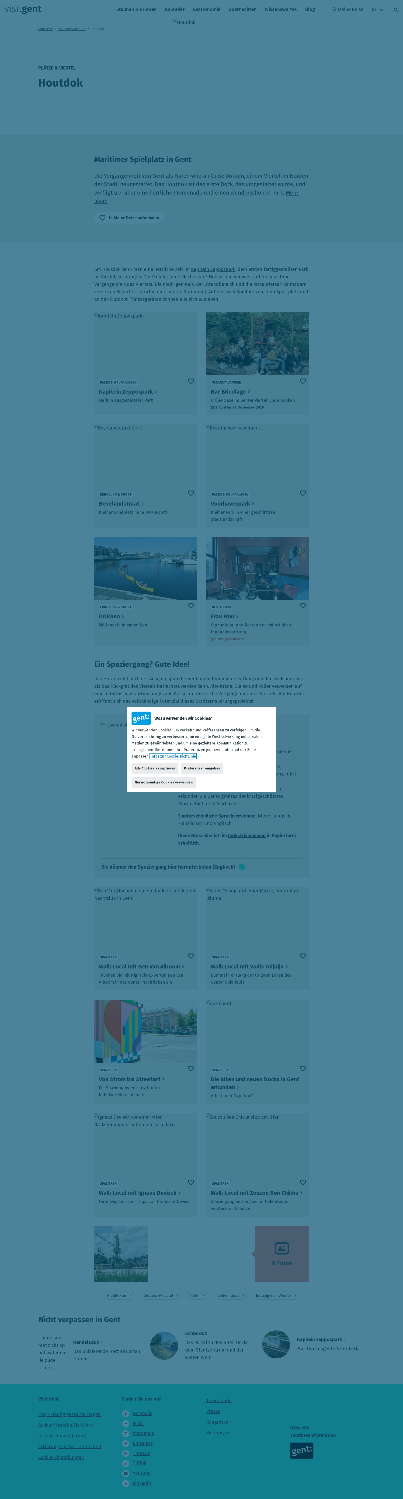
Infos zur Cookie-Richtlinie (173, 756)
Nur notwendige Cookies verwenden (164, 782)
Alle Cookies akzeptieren (155, 768)
